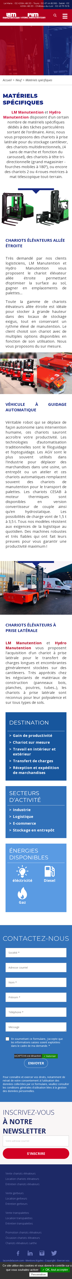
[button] (65, 16)
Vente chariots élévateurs (21, 1173)
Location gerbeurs (16, 1198)
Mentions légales (34, 1260)
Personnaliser (38, 1274)
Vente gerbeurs (15, 1193)
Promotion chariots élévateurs (24, 1232)
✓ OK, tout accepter (55, 1269)
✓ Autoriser (50, 1056)
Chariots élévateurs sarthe (21, 1243)
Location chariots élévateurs (22, 1179)
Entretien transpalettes (19, 1223)
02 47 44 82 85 (49, 3)
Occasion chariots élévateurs (23, 1238)
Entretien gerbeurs (17, 1204)
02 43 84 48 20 (23, 3)
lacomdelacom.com (13, 1260)
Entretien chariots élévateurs (23, 1184)
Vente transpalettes (17, 1213)
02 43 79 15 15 (62, 6)
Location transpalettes (19, 1218)
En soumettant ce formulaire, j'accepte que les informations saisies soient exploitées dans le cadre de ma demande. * (37, 1042)
